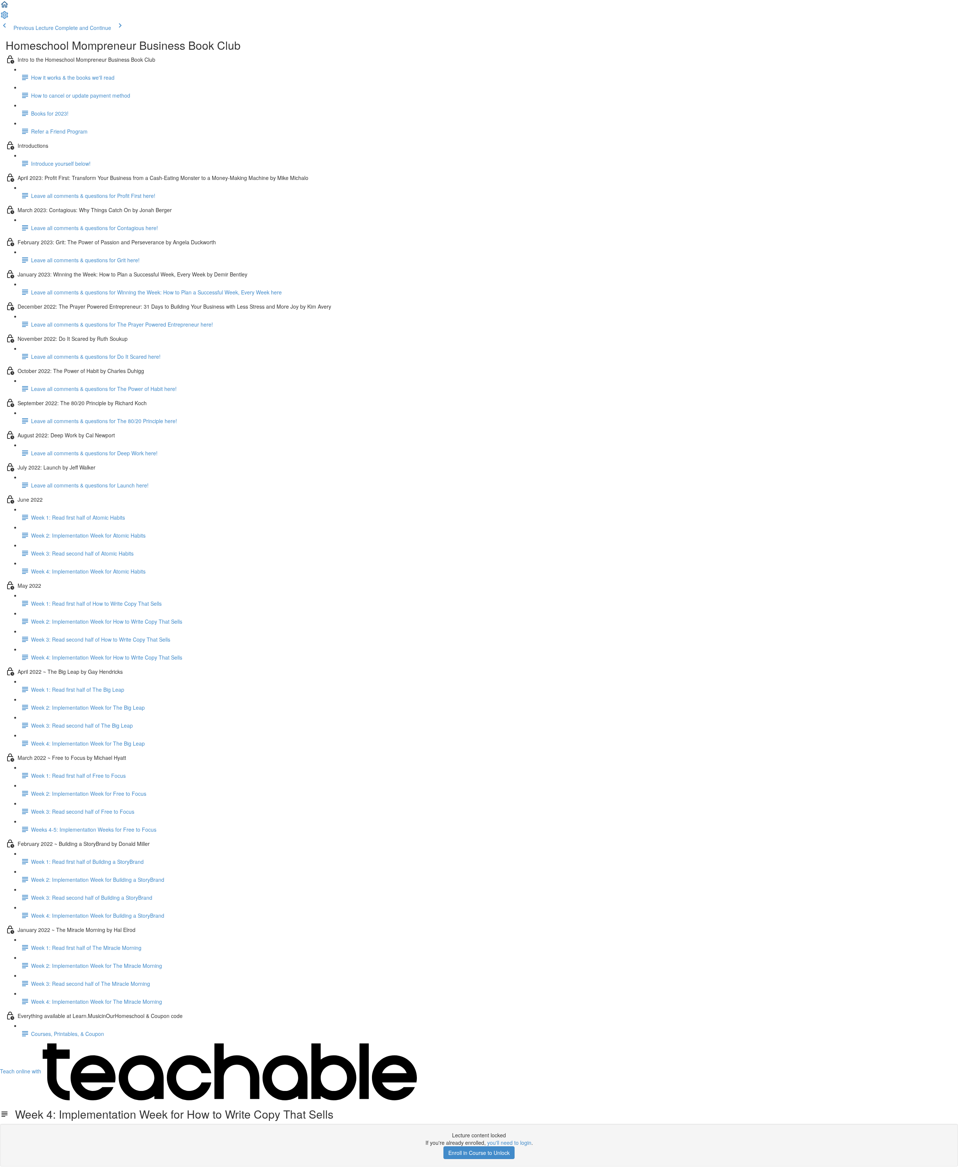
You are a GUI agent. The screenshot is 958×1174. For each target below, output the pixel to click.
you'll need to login (509, 1142)
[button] (4, 6)
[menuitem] (4, 17)
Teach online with (21, 1071)
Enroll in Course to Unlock (479, 1152)
